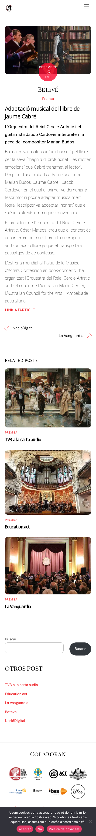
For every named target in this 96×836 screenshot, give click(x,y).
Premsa (48, 99)
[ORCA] (9, 11)
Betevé (48, 89)
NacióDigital (23, 328)
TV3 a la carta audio (23, 439)
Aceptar (25, 829)
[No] (90, 821)
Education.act (17, 527)
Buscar (10, 639)
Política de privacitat (64, 829)
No (40, 829)
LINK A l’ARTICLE (20, 310)
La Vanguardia (71, 335)
